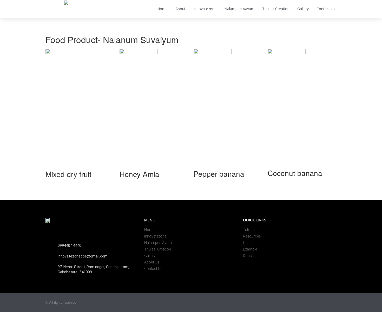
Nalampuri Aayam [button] (239, 8)
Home (162, 8)
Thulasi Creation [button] (275, 8)
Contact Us (326, 8)
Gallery (303, 8)
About (180, 8)
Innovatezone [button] (204, 8)
